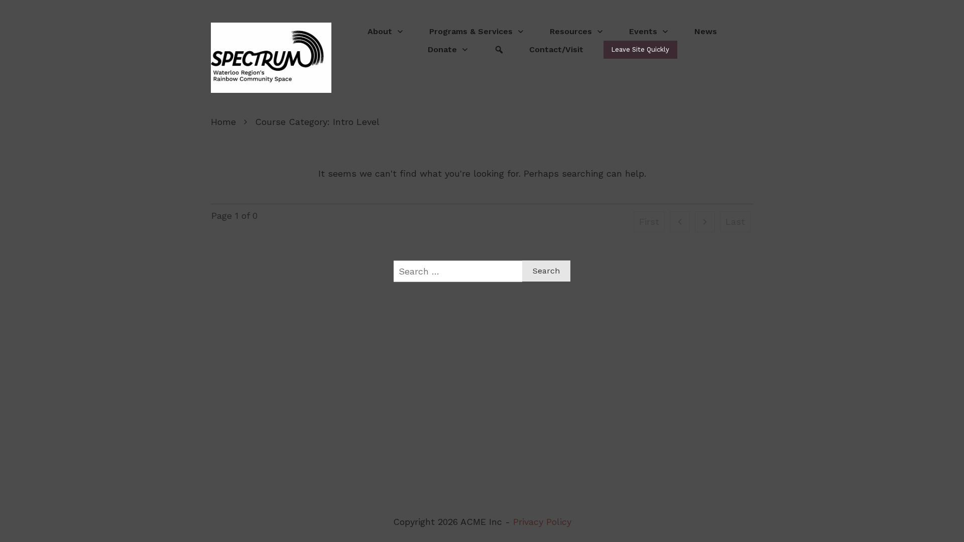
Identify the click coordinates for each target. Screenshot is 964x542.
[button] (448, 50)
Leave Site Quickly (640, 49)
